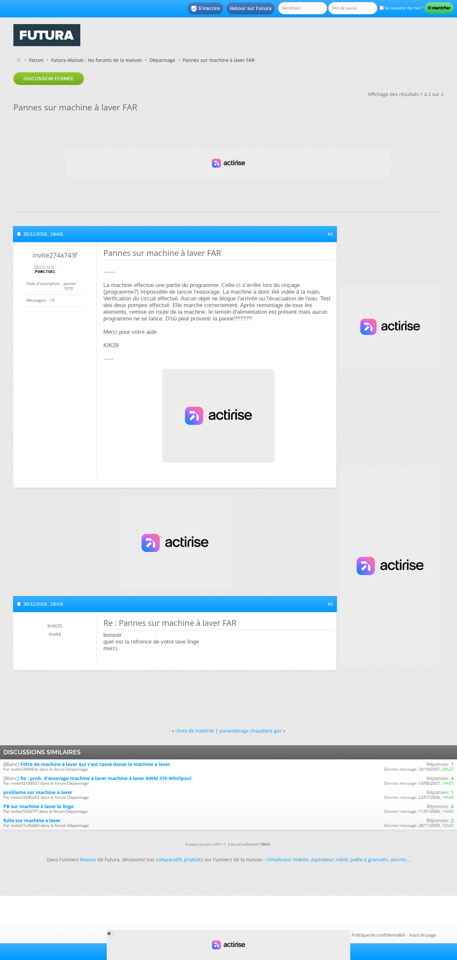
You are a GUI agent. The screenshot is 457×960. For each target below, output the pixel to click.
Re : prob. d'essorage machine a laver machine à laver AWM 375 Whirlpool (105, 778)
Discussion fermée (48, 79)
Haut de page (422, 935)
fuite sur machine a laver (32, 820)
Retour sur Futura (250, 8)
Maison (88, 859)
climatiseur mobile (287, 859)
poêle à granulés (369, 859)
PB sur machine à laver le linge (38, 806)
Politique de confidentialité (378, 935)
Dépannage (162, 60)
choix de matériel (194, 731)
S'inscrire (205, 8)
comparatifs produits (179, 859)
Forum (36, 60)
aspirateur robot (329, 859)
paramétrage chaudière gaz (250, 731)
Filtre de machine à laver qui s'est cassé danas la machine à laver (95, 764)
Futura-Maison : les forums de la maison (96, 60)
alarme (398, 859)
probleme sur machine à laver (37, 792)
